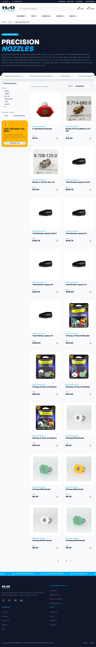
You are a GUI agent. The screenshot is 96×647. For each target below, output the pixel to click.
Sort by (70, 86)
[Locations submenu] (83, 1)
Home (4, 22)
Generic (7, 104)
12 (66, 561)
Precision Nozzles (19, 116)
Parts (10, 22)
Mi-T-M (6, 96)
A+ (5, 107)
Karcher (6, 91)
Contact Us (14, 143)
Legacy (6, 93)
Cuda (6, 101)
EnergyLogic (8, 99)
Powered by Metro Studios (45, 643)
